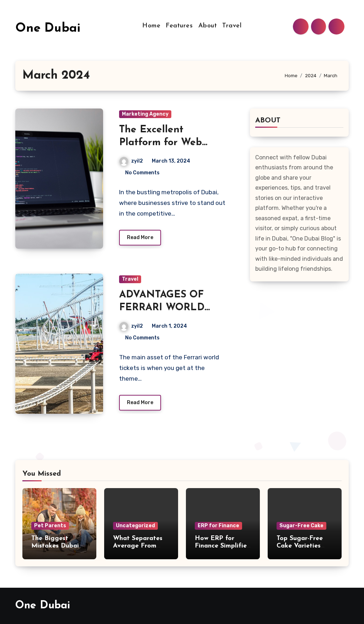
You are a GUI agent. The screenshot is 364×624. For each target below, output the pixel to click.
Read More (140, 237)
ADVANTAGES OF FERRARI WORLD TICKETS (161, 308)
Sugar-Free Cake (301, 526)
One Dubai (47, 28)
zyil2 (137, 161)
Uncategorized (135, 526)
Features (179, 26)
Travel (231, 26)
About (207, 26)
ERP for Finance (218, 526)
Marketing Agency (145, 114)
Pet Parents (50, 526)
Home (151, 26)
